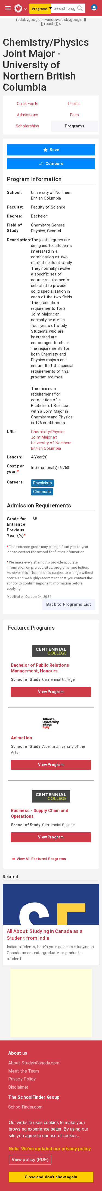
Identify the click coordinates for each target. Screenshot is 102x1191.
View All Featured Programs (38, 858)
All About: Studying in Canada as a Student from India (44, 934)
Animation (21, 737)
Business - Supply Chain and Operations (39, 813)
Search (80, 8)
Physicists (42, 482)
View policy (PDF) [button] (30, 1159)
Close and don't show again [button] (51, 1177)
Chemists (42, 491)
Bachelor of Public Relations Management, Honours (40, 668)
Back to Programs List (68, 604)
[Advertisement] (51, 1003)
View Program (51, 692)
